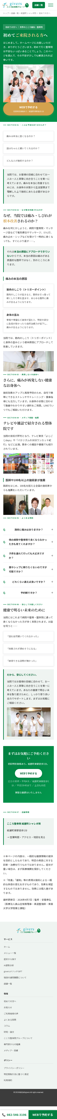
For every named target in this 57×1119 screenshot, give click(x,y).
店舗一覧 (39, 4)
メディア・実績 (11, 1050)
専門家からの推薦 (12, 1044)
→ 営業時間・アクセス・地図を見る (26, 837)
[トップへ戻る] (16, 5)
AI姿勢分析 (9, 965)
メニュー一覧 (10, 952)
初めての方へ (10, 1001)
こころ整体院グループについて (18, 1038)
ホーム (7, 946)
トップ (6, 13)
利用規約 (8, 1080)
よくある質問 (10, 1019)
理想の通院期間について (15, 977)
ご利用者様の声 (11, 1013)
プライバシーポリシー (14, 1067)
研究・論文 (9, 1031)
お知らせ (8, 1007)
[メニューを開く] (50, 5)
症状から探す (10, 959)
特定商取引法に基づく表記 (16, 1074)
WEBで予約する (28, 109)
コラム (7, 1025)
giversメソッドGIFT (13, 971)
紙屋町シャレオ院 (28, 13)
